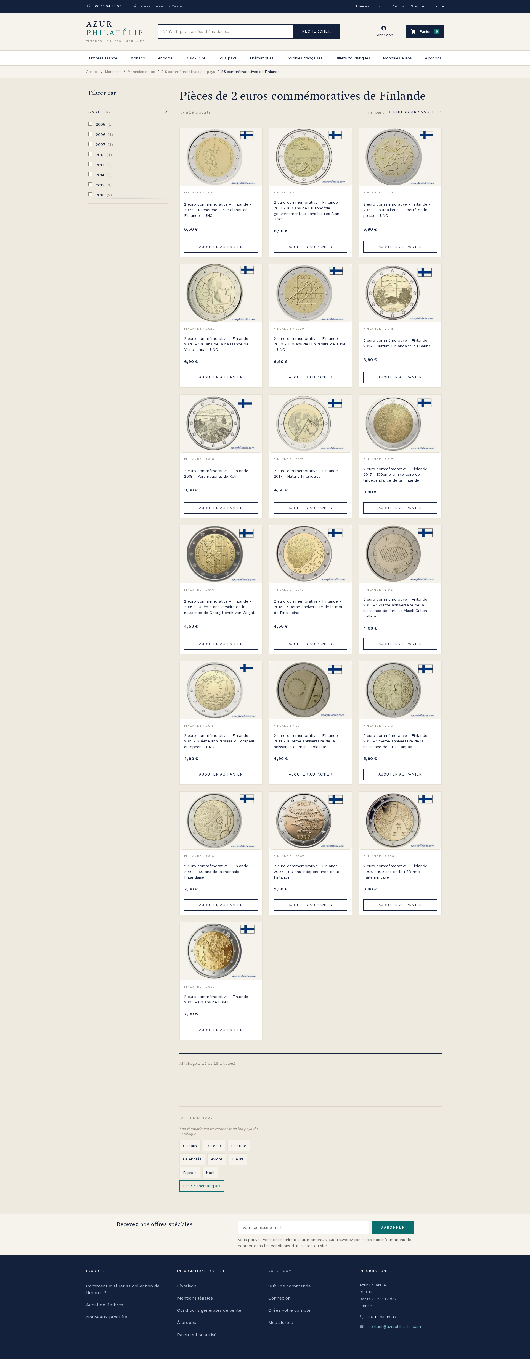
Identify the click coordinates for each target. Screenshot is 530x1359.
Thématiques (261, 58)
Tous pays (227, 58)
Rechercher (316, 31)
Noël (210, 1172)
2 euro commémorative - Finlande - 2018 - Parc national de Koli (217, 474)
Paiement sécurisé (197, 1334)
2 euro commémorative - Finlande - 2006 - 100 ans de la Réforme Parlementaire (397, 871)
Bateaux (214, 1146)
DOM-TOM (195, 58)
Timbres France (102, 58)
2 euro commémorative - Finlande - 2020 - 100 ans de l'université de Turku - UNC (310, 344)
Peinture (238, 1146)
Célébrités (192, 1159)
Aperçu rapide (254, 148)
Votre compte (283, 1271)
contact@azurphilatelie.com (394, 1326)
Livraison (186, 1286)
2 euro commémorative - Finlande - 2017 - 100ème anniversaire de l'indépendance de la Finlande (397, 474)
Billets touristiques (352, 58)
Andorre (165, 58)
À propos (433, 58)
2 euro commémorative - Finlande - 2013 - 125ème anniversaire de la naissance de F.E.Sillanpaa (397, 741)
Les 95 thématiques (201, 1186)
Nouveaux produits (106, 1316)
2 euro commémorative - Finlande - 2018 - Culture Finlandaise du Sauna (397, 343)
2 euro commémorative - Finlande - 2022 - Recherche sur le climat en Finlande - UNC (217, 210)
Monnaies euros (397, 58)
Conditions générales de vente (209, 1310)
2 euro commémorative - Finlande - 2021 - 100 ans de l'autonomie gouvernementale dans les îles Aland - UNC (309, 210)
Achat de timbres (104, 1304)
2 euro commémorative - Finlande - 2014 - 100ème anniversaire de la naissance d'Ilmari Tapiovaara (307, 741)
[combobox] (225, 31)
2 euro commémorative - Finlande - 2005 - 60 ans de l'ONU (217, 999)
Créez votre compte (289, 1310)
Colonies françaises (304, 58)
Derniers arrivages (411, 112)
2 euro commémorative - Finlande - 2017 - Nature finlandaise (307, 474)
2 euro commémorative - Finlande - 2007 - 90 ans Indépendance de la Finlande (307, 871)
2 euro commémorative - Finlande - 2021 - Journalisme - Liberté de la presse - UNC (397, 210)
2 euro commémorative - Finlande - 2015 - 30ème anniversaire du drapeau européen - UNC (219, 741)
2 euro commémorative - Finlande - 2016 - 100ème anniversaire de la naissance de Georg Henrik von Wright (219, 607)
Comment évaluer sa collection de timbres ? (123, 1289)
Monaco (137, 58)
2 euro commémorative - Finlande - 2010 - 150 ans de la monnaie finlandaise (217, 871)
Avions (217, 1159)
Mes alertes (280, 1322)
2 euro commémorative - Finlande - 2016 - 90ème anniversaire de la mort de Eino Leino (309, 607)
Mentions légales (195, 1298)
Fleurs (237, 1159)
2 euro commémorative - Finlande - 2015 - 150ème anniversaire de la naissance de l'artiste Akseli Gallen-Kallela (397, 607)
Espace (190, 1172)
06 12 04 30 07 (108, 6)
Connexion (279, 1298)
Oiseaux (190, 1146)
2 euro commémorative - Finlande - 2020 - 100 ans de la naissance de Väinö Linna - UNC (217, 344)
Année (99, 112)
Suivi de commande (427, 6)
